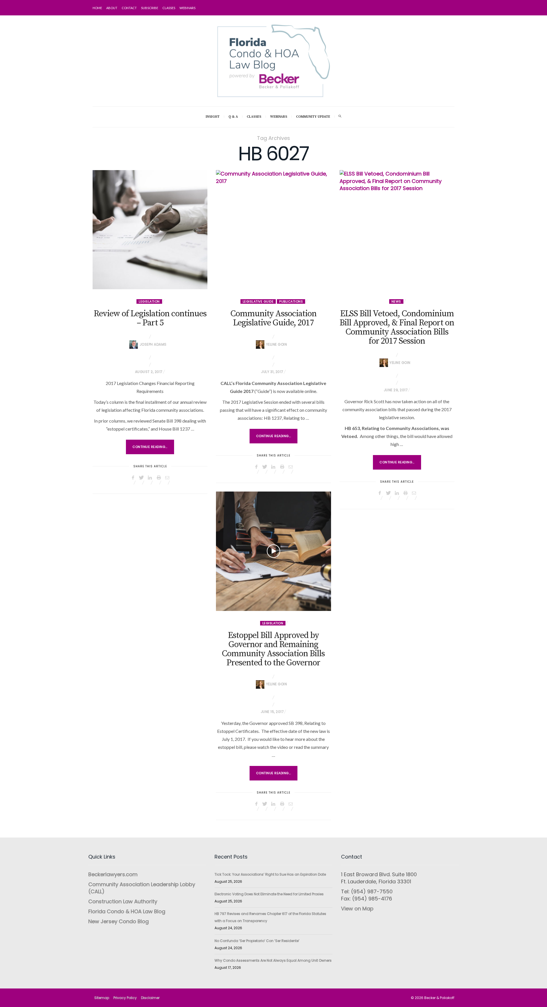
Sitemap (101, 997)
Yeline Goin (276, 344)
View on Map (357, 908)
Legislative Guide (258, 301)
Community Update (313, 117)
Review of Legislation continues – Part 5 (150, 318)
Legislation (149, 301)
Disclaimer (150, 997)
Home (97, 8)
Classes (168, 8)
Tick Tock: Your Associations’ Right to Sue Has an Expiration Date (270, 874)
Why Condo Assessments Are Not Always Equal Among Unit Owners (273, 960)
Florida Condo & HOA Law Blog (126, 911)
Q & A (233, 117)
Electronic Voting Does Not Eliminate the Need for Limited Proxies (269, 894)
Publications (291, 301)
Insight (213, 117)
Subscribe (149, 8)
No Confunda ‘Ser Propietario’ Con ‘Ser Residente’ (257, 940)
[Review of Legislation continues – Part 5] (150, 229)
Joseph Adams (153, 344)
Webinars (187, 8)
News (396, 301)
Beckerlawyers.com (113, 874)
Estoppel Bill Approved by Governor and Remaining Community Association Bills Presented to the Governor (273, 649)
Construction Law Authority (122, 901)
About (111, 8)
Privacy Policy (125, 997)
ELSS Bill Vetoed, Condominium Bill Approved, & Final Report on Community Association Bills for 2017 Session (397, 327)
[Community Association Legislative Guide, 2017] (273, 229)
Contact (129, 8)
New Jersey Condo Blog (118, 921)
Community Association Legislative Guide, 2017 (273, 318)
